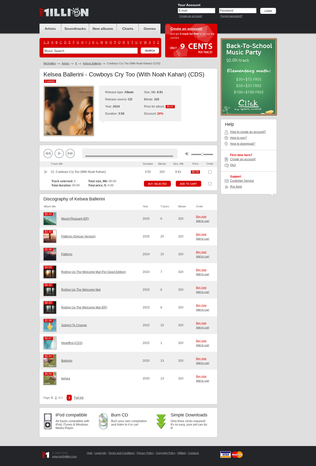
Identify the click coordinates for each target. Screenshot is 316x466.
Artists (65, 63)
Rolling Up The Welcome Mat (80, 289)
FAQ (233, 165)
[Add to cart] (188, 184)
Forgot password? (231, 16)
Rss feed (236, 186)
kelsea (65, 378)
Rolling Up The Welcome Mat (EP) (84, 307)
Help (89, 452)
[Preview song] (46, 172)
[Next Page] (69, 398)
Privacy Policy (145, 452)
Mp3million (49, 63)
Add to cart (202, 220)
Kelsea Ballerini (92, 63)
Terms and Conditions (121, 452)
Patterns (66, 254)
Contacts (193, 452)
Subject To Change (74, 325)
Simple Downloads (189, 414)
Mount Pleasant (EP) (75, 218)
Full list (78, 397)
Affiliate (182, 452)
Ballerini (66, 360)
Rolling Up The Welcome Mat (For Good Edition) (93, 272)
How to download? (242, 143)
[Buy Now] (157, 184)
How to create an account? (248, 132)
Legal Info (100, 452)
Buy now (201, 216)
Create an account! (190, 16)
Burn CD (119, 414)
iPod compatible (71, 414)
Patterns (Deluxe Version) (78, 236)
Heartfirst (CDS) (71, 343)
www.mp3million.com (64, 456)
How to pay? (238, 138)
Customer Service (242, 180)
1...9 (46, 42)
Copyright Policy (166, 452)
